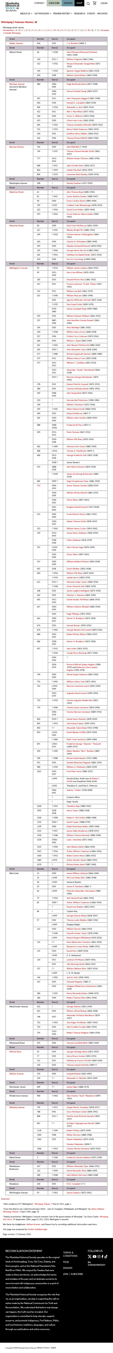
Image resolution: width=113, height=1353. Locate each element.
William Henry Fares (76, 332)
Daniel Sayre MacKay (76, 719)
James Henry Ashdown (77, 533)
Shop (79, 3)
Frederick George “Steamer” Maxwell (84, 744)
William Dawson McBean (78, 316)
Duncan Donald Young (76, 91)
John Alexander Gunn (76, 350)
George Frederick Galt (77, 455)
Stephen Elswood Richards (78, 246)
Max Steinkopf (73, 328)
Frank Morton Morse (76, 514)
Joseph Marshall (74, 170)
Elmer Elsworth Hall (75, 586)
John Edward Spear (75, 724)
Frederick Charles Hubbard (79, 1158)
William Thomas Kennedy (78, 835)
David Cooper (73, 822)
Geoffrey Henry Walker (77, 134)
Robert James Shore (75, 856)
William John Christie (76, 418)
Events (91, 14)
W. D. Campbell (73, 1184)
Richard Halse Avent (76, 865)
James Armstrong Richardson (80, 474)
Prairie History (61, 14)
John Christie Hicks (75, 166)
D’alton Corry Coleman (77, 336)
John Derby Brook (74, 898)
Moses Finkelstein (74, 1139)
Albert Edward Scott (75, 409)
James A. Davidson (75, 887)
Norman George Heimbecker (79, 377)
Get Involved (41, 14)
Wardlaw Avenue (17, 84)
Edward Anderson (74, 413)
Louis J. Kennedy (74, 840)
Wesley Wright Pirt (75, 230)
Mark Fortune (73, 432)
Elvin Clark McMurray (76, 226)
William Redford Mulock (78, 562)
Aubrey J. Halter (74, 790)
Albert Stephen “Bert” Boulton (80, 751)
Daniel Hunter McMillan (77, 600)
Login (104, 3)
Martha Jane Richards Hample (80, 1116)
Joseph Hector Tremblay (77, 1107)
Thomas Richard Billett (77, 138)
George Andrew (74, 1007)
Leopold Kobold (73, 1074)
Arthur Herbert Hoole (76, 860)
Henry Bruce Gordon (76, 1056)
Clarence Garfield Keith (77, 1043)
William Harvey (74, 929)
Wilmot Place (15, 1052)
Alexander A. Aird (74, 107)
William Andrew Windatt (78, 607)
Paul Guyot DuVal (74, 304)
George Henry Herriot (76, 250)
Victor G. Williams (75, 116)
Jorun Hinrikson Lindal (76, 1112)
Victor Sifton (72, 500)
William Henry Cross (76, 358)
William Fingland (74, 59)
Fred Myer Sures (74, 771)
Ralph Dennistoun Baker (77, 827)
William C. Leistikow (76, 363)
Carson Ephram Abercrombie (80, 214)
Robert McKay (73, 1131)
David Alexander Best (76, 1171)
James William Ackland (77, 873)
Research (79, 14)
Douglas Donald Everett (77, 507)
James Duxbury (73, 1193)
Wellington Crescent (18, 268)
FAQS (66, 1262)
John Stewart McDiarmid (78, 345)
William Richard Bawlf (77, 493)
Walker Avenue (16, 43)
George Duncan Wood (76, 916)
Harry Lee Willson (75, 273)
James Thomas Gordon (77, 486)
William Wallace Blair (76, 969)
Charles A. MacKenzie (76, 451)
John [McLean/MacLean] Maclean (82, 52)
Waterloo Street (16, 192)
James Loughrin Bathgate (78, 591)
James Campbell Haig (76, 309)
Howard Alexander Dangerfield (80, 64)
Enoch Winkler (73, 569)
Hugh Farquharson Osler (77, 481)
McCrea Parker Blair (76, 878)
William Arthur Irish (75, 682)
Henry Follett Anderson (77, 129)
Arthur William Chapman (78, 851)
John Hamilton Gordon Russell (80, 320)
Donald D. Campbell (76, 103)
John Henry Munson (75, 467)
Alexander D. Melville (76, 1078)
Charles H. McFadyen (76, 242)
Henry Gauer (72, 811)
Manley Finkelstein (75, 1144)
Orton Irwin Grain (75, 121)
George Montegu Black (77, 1052)
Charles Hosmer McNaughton (80, 235)
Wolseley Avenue (17, 1107)
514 (38, 486)
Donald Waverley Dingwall (78, 763)
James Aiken (72, 1087)
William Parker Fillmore (77, 159)
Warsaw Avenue (16, 147)
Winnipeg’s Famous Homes (17, 22)
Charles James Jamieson (77, 708)
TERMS (53, 1348)
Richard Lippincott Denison (79, 354)
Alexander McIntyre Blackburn (80, 1015)
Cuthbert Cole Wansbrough (79, 205)
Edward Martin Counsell (77, 384)
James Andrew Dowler (77, 197)
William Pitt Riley (74, 439)
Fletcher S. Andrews (75, 595)
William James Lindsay (77, 268)
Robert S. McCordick (76, 818)
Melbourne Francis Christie (79, 1061)
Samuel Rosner (73, 626)
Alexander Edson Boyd (77, 728)
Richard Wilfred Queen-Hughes (81, 665)
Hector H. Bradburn (75, 618)
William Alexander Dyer (77, 1166)
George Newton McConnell (79, 630)
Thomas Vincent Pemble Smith (80, 151)
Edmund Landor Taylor (77, 582)
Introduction (8, 30)
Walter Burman (73, 1135)
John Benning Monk (75, 964)
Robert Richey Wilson (76, 634)
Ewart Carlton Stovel (76, 201)
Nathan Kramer (33, 1224)
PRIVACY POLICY (43, 1348)
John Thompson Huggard (78, 98)
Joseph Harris (73, 578)
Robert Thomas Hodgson (78, 1033)
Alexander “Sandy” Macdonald (80, 370)
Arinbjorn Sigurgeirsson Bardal (80, 1123)
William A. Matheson (76, 767)
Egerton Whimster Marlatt (79, 300)
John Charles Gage (75, 547)
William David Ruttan (76, 75)
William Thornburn (75, 405)
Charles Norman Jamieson (78, 712)
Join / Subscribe (73, 1274)
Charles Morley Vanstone (78, 1149)
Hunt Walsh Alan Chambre (78, 942)
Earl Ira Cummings (75, 259)
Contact (39, 3)
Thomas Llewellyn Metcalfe (79, 125)
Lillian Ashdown (74, 540)
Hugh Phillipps (73, 614)
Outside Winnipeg (12, 33)
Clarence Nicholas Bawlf (77, 389)
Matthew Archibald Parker (78, 255)
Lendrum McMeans (75, 960)
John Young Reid (74, 393)
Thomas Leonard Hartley (78, 1065)
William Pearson (74, 296)
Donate (68, 3)
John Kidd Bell (73, 147)
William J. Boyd (73, 341)
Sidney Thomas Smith (76, 521)
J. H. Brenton (72, 43)
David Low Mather (75, 907)
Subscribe (54, 3)
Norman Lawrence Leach (78, 686)
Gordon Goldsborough (37, 1229)
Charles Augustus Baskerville (79, 700)
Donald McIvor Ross (75, 280)
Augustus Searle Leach (77, 693)
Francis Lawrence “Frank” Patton (81, 284)
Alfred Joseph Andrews (77, 675)
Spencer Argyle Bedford (77, 71)
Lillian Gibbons (97, 1209)
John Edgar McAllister (76, 1023)
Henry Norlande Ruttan (77, 993)
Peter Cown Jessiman (76, 740)
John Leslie (71, 649)
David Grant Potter (75, 210)
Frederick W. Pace (75, 425)
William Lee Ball (74, 291)
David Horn (72, 951)
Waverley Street (16, 226)
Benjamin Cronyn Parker (77, 947)
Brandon (105, 30)
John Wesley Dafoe (75, 847)
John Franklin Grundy (76, 1027)
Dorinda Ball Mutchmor (77, 400)
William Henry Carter (76, 529)
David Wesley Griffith (76, 732)
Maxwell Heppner (75, 982)
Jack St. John (72, 977)
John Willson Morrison (77, 1175)
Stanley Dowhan (74, 183)
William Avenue (16, 1074)
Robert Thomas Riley (76, 998)
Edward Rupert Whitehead (78, 938)
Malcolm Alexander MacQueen (81, 891)
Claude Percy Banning (76, 653)
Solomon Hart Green (76, 447)
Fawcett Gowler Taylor (77, 933)
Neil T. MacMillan (75, 112)
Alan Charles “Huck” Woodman (81, 1096)
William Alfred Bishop (76, 1011)
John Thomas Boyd (75, 192)
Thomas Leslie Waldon (77, 920)
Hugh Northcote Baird (76, 84)
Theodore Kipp (73, 806)
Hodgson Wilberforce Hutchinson (81, 986)
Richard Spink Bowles (76, 758)
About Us (25, 14)
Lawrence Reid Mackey (77, 174)
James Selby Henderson (77, 831)
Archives (102, 14)
